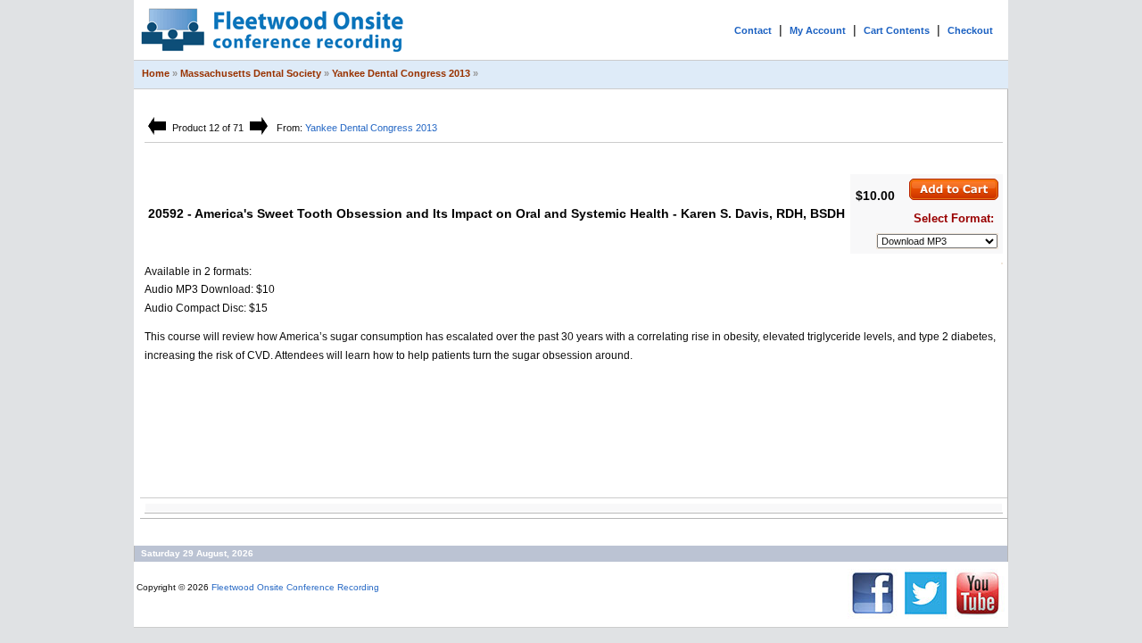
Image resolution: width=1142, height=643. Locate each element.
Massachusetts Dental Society (250, 73)
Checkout (970, 30)
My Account (818, 30)
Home (156, 73)
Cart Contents (897, 30)
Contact (753, 30)
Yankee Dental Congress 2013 (401, 73)
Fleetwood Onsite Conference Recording (295, 587)
